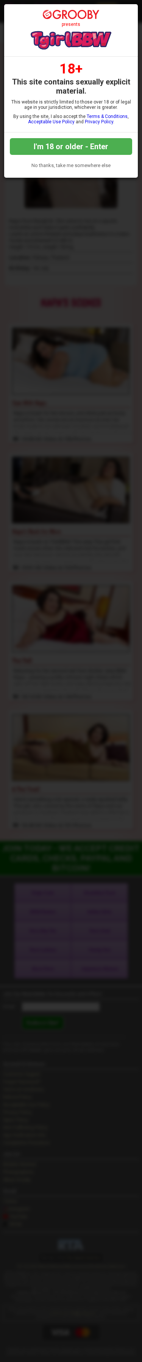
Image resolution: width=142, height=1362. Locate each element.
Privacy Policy (99, 121)
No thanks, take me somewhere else (71, 165)
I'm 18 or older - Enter (71, 146)
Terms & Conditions (107, 116)
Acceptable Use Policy (51, 121)
